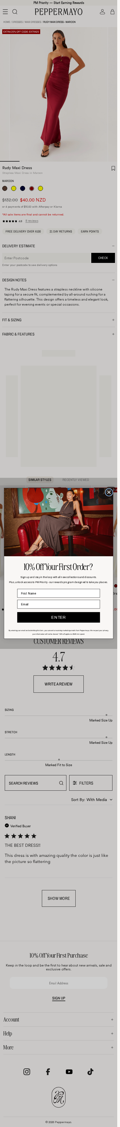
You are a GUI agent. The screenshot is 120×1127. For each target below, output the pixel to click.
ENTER (58, 617)
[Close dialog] (108, 492)
